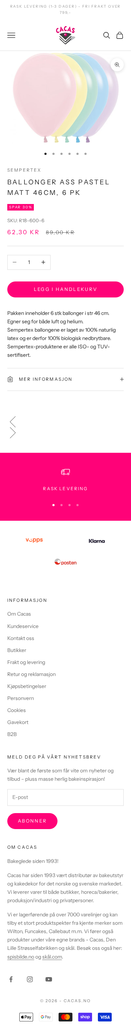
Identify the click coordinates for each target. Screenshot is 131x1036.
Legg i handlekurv (66, 289)
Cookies (16, 710)
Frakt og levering (26, 662)
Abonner (32, 821)
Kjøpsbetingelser (26, 686)
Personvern (20, 698)
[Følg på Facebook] (11, 979)
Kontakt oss (20, 638)
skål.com (52, 956)
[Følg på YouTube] (48, 979)
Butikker (16, 650)
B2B (12, 734)
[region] (65, 480)
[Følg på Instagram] (29, 979)
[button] (65, 421)
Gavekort (17, 722)
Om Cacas (19, 614)
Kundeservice (23, 626)
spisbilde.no (20, 956)
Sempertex (24, 170)
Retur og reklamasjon (31, 674)
